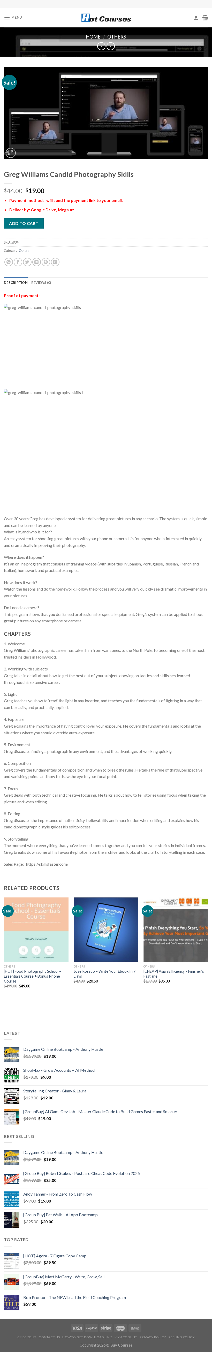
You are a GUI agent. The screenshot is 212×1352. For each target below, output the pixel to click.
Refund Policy (182, 1337)
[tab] (16, 282)
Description (16, 283)
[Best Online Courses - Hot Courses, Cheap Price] (106, 17)
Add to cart (23, 223)
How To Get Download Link (87, 1337)
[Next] (208, 950)
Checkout (26, 1337)
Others (116, 37)
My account (126, 1337)
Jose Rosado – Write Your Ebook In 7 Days (104, 973)
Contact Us (49, 1337)
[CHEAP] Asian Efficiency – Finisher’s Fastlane (173, 973)
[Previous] (4, 950)
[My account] (196, 17)
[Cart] (205, 17)
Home (93, 37)
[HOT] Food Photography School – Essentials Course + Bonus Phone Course (32, 976)
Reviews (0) (41, 283)
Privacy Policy (153, 1337)
